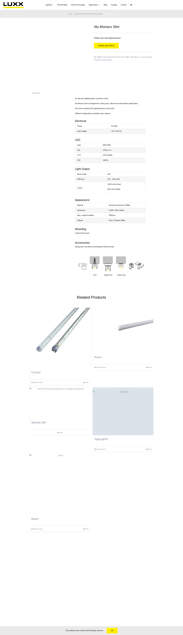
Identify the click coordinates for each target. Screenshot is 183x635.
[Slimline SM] (60, 403)
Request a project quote (103, 60)
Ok (112, 630)
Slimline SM (38, 422)
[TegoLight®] (123, 411)
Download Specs (38, 382)
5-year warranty (146, 57)
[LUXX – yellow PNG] (13, 5)
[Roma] (123, 330)
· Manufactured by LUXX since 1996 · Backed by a (117, 57)
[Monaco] (59, 53)
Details (87, 382)
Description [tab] (36, 93)
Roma (98, 357)
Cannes (36, 372)
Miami (35, 518)
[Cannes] (60, 338)
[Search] (131, 5)
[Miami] (60, 484)
